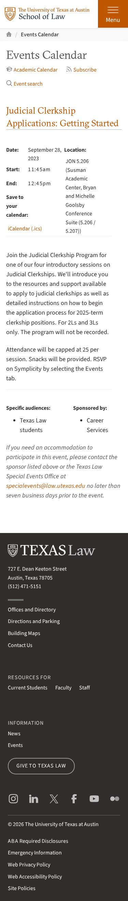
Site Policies (21, 888)
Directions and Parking (34, 621)
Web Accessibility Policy (35, 876)
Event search (28, 84)
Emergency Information (35, 852)
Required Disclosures (38, 841)
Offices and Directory (32, 609)
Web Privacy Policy (29, 864)
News (14, 733)
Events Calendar (40, 34)
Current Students (27, 687)
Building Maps (24, 633)
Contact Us (20, 645)
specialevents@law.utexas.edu (45, 485)
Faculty (63, 687)
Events (15, 745)
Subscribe (85, 70)
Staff (84, 687)
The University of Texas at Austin (62, 824)
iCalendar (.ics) (25, 228)
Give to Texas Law (41, 766)
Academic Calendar (36, 70)
